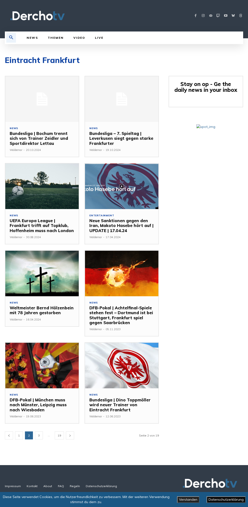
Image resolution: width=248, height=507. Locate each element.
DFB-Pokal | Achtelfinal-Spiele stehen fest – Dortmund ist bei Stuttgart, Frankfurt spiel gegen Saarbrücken (121, 315)
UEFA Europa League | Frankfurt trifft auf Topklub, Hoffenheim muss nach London (42, 225)
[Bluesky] (233, 15)
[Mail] (210, 15)
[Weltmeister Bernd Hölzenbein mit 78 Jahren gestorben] (42, 273)
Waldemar (16, 150)
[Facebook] (195, 15)
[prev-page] (9, 435)
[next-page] (70, 435)
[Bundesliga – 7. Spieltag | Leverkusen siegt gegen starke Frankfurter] (121, 99)
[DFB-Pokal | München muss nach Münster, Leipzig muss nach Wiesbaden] (42, 365)
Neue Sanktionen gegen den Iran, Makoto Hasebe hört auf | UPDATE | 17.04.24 (121, 225)
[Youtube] (225, 15)
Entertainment (101, 215)
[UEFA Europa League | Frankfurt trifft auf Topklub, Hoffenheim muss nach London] (42, 186)
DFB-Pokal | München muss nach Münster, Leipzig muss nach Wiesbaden (38, 404)
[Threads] (240, 15)
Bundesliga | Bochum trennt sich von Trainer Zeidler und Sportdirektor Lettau (39, 138)
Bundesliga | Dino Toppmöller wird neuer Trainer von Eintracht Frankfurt (120, 404)
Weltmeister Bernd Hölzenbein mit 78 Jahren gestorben (42, 310)
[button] (11, 38)
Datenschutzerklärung (226, 499)
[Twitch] (218, 15)
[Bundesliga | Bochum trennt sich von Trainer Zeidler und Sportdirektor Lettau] (42, 99)
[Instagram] (203, 15)
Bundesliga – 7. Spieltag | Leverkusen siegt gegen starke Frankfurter (121, 138)
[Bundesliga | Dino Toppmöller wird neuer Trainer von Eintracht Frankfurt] (121, 365)
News (14, 128)
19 (59, 435)
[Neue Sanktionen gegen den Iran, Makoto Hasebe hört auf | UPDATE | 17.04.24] (121, 186)
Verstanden (188, 499)
